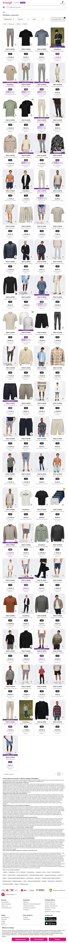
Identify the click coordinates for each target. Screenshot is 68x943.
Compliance (26, 909)
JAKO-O (60, 875)
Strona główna (5, 917)
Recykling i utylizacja (50, 908)
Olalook (44, 881)
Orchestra (38, 872)
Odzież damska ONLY (22, 875)
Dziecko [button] (25, 24)
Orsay (48, 872)
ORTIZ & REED (56, 872)
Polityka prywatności (28, 906)
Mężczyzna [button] (11, 24)
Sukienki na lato (24, 884)
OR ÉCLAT (23, 872)
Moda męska (51, 881)
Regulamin (26, 902)
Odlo (25, 881)
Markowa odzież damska (34, 881)
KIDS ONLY (59, 881)
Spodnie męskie (7, 881)
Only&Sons (12, 872)
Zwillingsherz (29, 878)
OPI (18, 872)
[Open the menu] (4, 7)
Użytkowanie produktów (51, 906)
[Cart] (15, 44)
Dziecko (3, 921)
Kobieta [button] (19, 24)
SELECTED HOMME (8, 884)
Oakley (4, 878)
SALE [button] (4, 24)
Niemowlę (4, 919)
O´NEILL (5, 872)
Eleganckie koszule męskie (36, 875)
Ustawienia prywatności (29, 908)
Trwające (25, 917)
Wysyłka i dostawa (50, 902)
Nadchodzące (26, 919)
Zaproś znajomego (6, 904)
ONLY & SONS (11, 875)
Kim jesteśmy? (5, 902)
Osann (4, 875)
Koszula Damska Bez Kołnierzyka (16, 878)
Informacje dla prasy (6, 908)
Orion (44, 872)
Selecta (16, 884)
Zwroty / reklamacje (50, 904)
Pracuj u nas (4, 906)
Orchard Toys (30, 872)
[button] (9, 19)
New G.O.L (37, 878)
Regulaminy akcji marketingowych (32, 904)
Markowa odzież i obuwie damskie (51, 878)
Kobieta (3, 923)
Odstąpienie (48, 909)
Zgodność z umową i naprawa (52, 911)
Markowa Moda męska (50, 875)
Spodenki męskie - (17, 881)
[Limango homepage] (7, 3)
